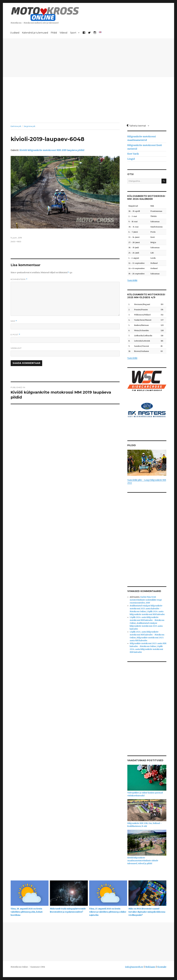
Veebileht (16, 348)
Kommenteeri (19, 279)
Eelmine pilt (16, 126)
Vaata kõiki (132, 280)
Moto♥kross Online (19, 967)
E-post (15, 334)
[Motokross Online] (45, 13)
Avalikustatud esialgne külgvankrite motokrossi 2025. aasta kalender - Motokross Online (146, 609)
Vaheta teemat (137, 125)
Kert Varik (133, 153)
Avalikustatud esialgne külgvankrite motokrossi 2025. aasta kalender (146, 626)
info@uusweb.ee (134, 966)
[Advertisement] (88, 58)
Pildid (54, 32)
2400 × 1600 (16, 241)
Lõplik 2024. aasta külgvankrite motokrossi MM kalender (146, 649)
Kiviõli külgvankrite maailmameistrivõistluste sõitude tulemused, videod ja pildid (142, 861)
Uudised (14, 32)
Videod (63, 32)
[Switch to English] (100, 32)
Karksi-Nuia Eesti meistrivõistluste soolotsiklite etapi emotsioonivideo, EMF (146, 600)
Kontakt (161, 966)
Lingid (131, 158)
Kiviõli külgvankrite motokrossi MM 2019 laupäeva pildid (51, 150)
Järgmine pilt (29, 126)
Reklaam (150, 966)
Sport (73, 32)
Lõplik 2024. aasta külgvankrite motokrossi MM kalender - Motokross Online (147, 620)
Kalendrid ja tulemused (35, 32)
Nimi (14, 321)
